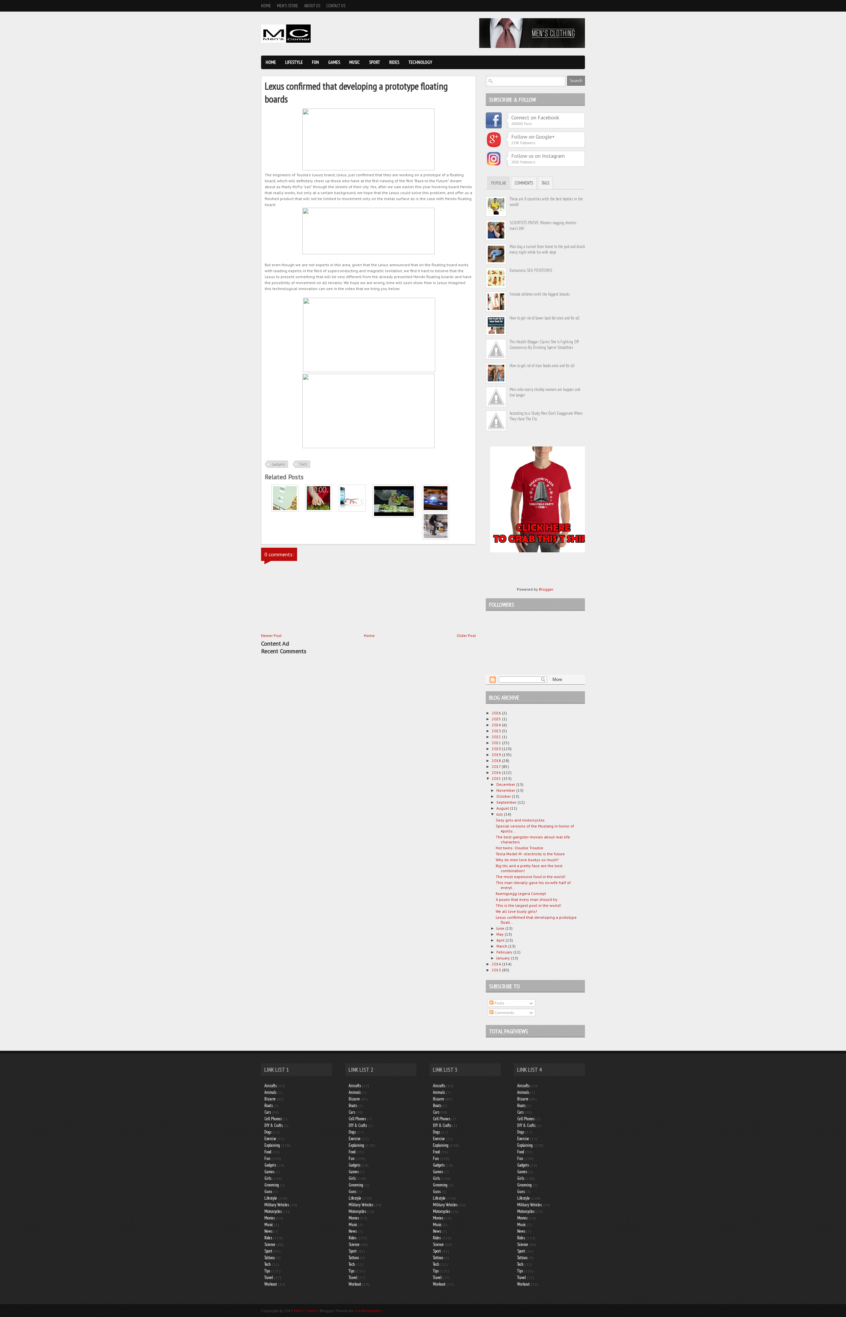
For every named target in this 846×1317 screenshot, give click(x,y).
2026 (497, 712)
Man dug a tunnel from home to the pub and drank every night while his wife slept (547, 249)
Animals (270, 1092)
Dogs (267, 1132)
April (501, 940)
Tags (545, 183)
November (506, 790)
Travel (268, 1277)
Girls (267, 1178)
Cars (267, 1112)
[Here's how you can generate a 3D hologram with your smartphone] (435, 510)
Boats (268, 1105)
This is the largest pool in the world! (528, 905)
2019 (497, 754)
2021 (497, 742)
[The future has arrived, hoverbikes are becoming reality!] (435, 538)
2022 (497, 736)
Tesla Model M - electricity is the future (530, 853)
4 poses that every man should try (527, 899)
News (268, 1231)
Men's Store (287, 6)
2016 (497, 772)
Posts (498, 1002)
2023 (497, 730)
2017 (497, 766)
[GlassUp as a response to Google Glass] (352, 510)
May (500, 934)
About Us (312, 6)
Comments (524, 183)
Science (269, 1244)
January (503, 958)
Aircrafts (270, 1085)
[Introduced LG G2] (318, 510)
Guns (268, 1191)
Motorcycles (273, 1211)
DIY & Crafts (273, 1125)
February (504, 952)
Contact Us (335, 6)
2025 (497, 718)
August (503, 808)
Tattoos (269, 1257)
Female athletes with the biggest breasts (540, 294)
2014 (497, 963)
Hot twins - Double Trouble (519, 847)
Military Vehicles (276, 1205)
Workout (270, 1284)
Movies (269, 1218)
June (500, 928)
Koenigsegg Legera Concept (521, 893)
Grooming (271, 1185)
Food (267, 1152)
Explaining (272, 1145)
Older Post (466, 635)
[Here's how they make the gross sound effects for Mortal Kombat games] (393, 516)
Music (354, 62)
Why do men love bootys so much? (527, 859)
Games (334, 62)
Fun (315, 62)
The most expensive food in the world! (530, 876)
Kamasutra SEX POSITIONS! (531, 270)
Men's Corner (305, 1310)
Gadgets (278, 464)
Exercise (270, 1138)
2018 (497, 760)
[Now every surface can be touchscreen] (284, 510)
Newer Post (271, 635)
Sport (374, 62)
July (500, 814)
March (502, 946)
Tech (303, 464)
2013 (497, 969)
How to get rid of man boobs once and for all (542, 365)
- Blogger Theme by (349, 1310)
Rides (394, 62)
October (504, 796)
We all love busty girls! (516, 911)
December (506, 784)
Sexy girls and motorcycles (520, 820)
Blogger (546, 589)
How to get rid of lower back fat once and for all (544, 318)
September (507, 802)
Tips (267, 1271)
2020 (497, 748)
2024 (497, 724)
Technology (420, 62)
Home (266, 6)
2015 (497, 778)
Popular (498, 183)
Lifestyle (294, 62)
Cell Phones (273, 1119)
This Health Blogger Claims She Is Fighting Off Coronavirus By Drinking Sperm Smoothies (544, 344)
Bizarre (270, 1099)
